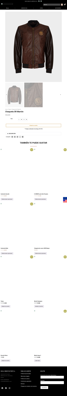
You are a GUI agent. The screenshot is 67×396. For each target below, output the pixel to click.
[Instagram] (9, 388)
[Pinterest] (6, 388)
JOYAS (41, 8)
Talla (11, 118)
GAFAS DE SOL (24, 8)
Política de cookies (25, 378)
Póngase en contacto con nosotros (29, 386)
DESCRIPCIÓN (12, 133)
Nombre (42, 380)
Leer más (37, 360)
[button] (33, 133)
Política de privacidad (26, 373)
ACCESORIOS (58, 8)
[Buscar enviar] (62, 5)
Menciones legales (25, 376)
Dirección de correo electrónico (48, 375)
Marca (7, 8)
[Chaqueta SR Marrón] (33, 47)
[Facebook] (2, 388)
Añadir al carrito (33, 125)
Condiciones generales (26, 381)
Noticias (23, 383)
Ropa (9, 109)
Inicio (6, 109)
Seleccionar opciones (7, 199)
